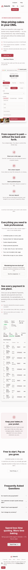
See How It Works (9, 59)
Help (21, 2)
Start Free (14, 9)
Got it (3, 567)
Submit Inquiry (14, 119)
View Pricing (13, 471)
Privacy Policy (19, 563)
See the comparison (13, 274)
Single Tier (6, 82)
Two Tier (14, 82)
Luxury (21, 88)
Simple (6, 88)
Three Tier (21, 82)
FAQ (13, 6)
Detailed (14, 88)
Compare (14, 2)
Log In (22, 6)
